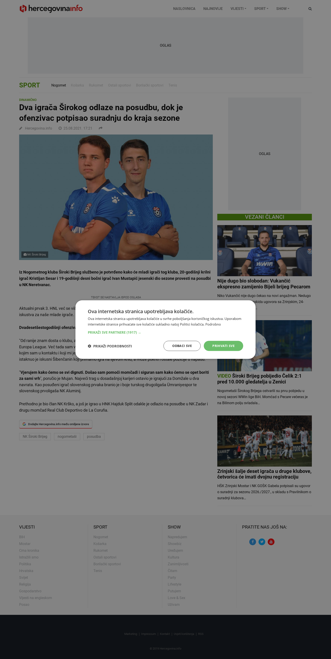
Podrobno (213, 324)
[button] (165, 332)
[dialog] (165, 329)
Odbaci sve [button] (182, 346)
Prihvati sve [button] (223, 346)
